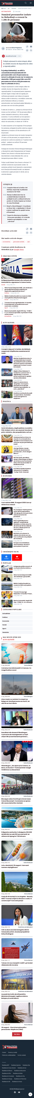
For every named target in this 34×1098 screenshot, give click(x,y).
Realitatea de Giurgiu (7, 1079)
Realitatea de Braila (17, 1073)
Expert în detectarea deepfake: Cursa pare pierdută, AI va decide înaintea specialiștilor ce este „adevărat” (18, 218)
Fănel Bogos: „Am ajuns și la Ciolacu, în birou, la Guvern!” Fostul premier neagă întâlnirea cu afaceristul (16, 768)
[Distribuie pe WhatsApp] (27, 50)
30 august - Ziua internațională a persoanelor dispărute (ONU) (13, 1028)
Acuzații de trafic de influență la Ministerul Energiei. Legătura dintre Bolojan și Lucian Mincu (14, 996)
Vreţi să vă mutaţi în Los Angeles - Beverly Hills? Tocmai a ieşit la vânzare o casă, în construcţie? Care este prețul (17, 899)
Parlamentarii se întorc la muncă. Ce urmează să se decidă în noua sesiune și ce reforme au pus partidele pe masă (23, 440)
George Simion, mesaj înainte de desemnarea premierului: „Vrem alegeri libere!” (22, 450)
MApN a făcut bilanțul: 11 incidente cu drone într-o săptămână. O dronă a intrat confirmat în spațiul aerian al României (19, 209)
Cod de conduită (22, 1055)
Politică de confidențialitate (9, 1055)
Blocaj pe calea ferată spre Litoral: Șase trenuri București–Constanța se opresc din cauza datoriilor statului (16, 801)
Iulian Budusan (28, 729)
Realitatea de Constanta (8, 1076)
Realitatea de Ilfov (6, 1073)
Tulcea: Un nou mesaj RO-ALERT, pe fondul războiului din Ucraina (17, 964)
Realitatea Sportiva (16, 1065)
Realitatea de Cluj (20, 1076)
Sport (6, 308)
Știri (9, 8)
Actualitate (14, 8)
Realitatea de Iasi (22, 1068)
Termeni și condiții (12, 1052)
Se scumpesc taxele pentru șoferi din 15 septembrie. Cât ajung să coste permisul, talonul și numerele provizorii (23, 513)
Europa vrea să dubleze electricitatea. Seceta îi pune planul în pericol (22, 544)
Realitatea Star (26, 1065)
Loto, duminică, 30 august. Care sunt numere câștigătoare (15, 866)
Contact (4, 1052)
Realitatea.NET (5, 1065)
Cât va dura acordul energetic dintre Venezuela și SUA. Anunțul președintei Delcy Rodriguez (15, 932)
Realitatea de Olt (6, 1081)
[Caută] (25, 3)
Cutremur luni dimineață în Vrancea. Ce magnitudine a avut (16, 669)
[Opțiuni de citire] (30, 1094)
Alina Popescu (16, 48)
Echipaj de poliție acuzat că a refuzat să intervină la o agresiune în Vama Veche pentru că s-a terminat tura (16, 282)
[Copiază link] (27, 46)
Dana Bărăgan (28, 696)
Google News (19, 249)
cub (28, 242)
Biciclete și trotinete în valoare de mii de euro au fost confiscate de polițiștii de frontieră (23, 536)
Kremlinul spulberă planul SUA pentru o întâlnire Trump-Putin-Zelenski (22, 470)
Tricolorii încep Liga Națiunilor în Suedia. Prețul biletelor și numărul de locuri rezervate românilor (18, 304)
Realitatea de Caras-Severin (9, 1068)
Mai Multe (17, 1034)
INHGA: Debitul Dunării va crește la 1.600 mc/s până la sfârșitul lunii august (18, 297)
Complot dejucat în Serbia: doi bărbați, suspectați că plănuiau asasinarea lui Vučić (17, 190)
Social (3, 284)
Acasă (4, 8)
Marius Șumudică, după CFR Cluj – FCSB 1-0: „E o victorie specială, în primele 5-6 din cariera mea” (18, 312)
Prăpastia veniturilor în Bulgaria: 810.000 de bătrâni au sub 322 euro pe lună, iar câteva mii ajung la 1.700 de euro (16, 834)
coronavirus (6, 242)
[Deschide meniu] (31, 3)
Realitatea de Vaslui (17, 1081)
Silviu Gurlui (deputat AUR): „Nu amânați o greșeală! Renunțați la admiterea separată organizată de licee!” (18, 289)
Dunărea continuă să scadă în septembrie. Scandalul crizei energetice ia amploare (23, 395)
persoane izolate (18, 242)
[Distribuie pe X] (31, 50)
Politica (7, 293)
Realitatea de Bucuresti (20, 1070)
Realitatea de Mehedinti (25, 927)
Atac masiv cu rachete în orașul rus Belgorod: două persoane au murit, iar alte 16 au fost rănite (15, 701)
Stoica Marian (28, 665)
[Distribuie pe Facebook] (31, 46)
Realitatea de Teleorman (20, 1079)
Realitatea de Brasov (7, 1070)
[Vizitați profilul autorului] (3, 48)
